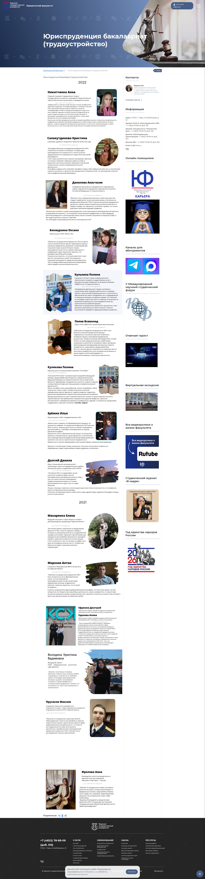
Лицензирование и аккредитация (103, 852)
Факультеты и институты (105, 843)
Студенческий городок (80, 858)
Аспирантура (101, 849)
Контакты (76, 863)
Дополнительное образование (102, 846)
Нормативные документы (105, 856)
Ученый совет (77, 853)
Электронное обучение (153, 846)
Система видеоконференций (155, 848)
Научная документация (129, 855)
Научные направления (129, 846)
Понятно (132, 872)
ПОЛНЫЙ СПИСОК (133, 100)
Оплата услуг (77, 855)
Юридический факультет (53, 71)
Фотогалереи (77, 860)
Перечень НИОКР (126, 853)
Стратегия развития (79, 846)
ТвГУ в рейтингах (78, 848)
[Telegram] (65, 815)
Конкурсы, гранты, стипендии (127, 858)
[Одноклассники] (62, 815)
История (75, 843)
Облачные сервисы (152, 850)
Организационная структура (82, 850)
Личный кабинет (151, 843)
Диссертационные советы (130, 850)
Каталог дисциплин (152, 853)
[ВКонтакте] (59, 815)
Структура (124, 843)
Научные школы (126, 848)
